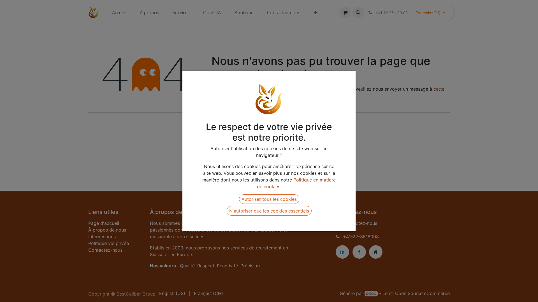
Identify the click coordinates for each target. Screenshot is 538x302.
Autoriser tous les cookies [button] (269, 199)
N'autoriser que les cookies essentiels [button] (269, 211)
